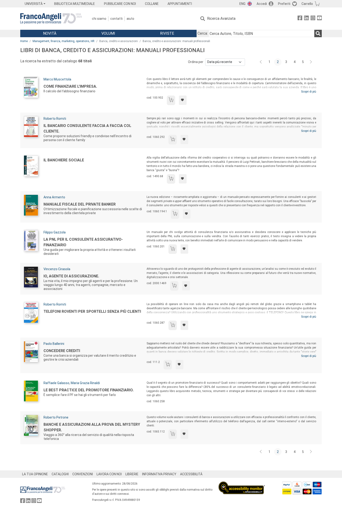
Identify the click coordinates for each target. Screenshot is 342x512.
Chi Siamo (99, 18)
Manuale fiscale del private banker (80, 204)
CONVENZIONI (82, 474)
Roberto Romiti (55, 118)
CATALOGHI (60, 474)
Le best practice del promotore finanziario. (89, 390)
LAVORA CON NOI (109, 474)
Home (24, 41)
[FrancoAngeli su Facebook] (300, 19)
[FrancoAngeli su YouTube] (319, 19)
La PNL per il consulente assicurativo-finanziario (83, 242)
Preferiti (284, 4)
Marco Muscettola (57, 79)
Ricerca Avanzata (221, 18)
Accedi (262, 4)
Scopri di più (308, 91)
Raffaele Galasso (56, 383)
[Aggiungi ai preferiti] (183, 100)
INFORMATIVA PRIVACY (159, 474)
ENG (242, 4)
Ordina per (195, 62)
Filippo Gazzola (55, 232)
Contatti (116, 18)
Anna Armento (54, 197)
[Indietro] (261, 62)
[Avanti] (311, 62)
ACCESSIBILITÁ (191, 474)
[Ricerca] (318, 33)
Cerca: (203, 33)
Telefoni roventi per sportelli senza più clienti (92, 311)
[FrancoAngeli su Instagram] (313, 19)
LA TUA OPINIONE (35, 474)
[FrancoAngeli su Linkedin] (306, 19)
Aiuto (130, 18)
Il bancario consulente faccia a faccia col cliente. (87, 128)
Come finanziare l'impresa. (70, 86)
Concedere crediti (62, 351)
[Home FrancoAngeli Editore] (51, 19)
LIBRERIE (131, 474)
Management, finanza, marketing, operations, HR (63, 41)
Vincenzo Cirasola (57, 269)
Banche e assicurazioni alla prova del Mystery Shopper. (92, 427)
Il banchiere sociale (64, 160)
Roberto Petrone (56, 417)
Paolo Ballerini (54, 344)
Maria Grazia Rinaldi (85, 383)
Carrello (307, 4)
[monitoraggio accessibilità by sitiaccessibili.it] (241, 484)
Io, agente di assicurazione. (71, 276)
